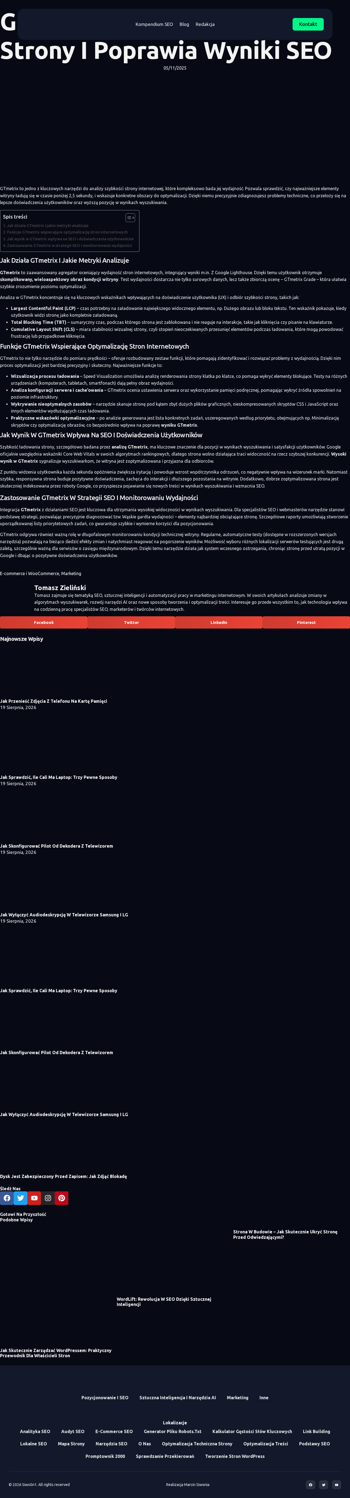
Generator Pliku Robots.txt (173, 1431)
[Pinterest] (61, 1198)
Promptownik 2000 (105, 1456)
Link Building (316, 1431)
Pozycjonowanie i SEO (105, 1397)
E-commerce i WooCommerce (29, 573)
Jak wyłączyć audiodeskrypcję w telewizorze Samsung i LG (64, 914)
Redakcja (205, 24)
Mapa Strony (71, 1443)
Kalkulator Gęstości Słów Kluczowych (252, 1431)
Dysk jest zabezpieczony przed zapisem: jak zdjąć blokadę (63, 1176)
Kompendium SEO (154, 24)
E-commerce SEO (114, 1431)
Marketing (71, 573)
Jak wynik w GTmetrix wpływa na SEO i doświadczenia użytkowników (70, 239)
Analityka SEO (35, 1431)
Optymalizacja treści (265, 1443)
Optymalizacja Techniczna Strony (197, 1443)
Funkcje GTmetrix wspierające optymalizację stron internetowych (67, 232)
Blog (184, 24)
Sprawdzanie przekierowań (165, 1456)
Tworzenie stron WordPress (235, 1456)
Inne (264, 1397)
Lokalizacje (175, 1422)
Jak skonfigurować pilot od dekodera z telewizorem (56, 846)
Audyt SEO (72, 1431)
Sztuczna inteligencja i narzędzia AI (177, 1397)
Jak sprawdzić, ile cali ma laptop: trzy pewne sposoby (58, 777)
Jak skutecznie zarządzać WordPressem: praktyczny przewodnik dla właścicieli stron (56, 1353)
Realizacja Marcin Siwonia (187, 1484)
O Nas (144, 1443)
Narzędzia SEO (111, 1443)
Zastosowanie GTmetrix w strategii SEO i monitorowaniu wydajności (69, 245)
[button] (44, 622)
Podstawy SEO (314, 1443)
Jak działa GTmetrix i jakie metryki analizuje (48, 225)
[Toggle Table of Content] (127, 217)
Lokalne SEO (33, 1443)
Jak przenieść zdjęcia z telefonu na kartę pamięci (53, 701)
